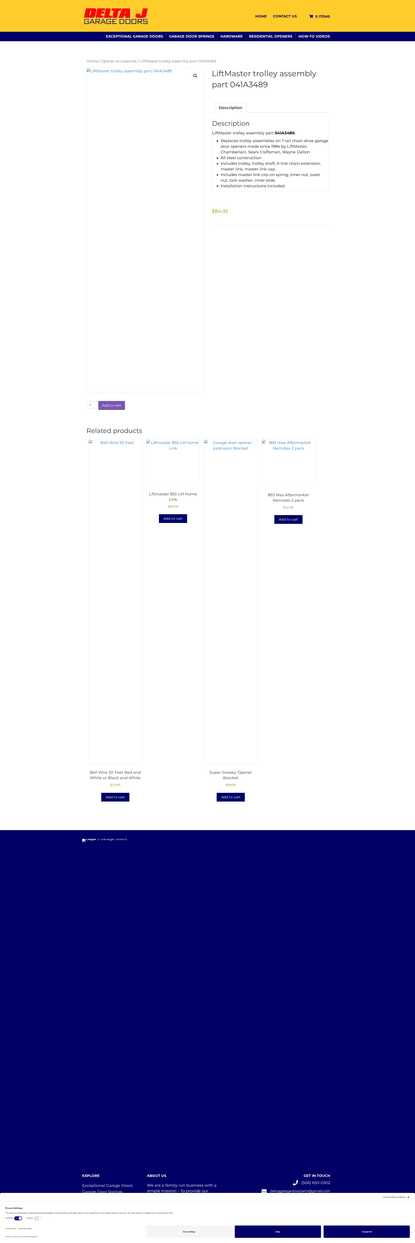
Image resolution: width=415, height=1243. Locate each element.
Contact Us (285, 16)
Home (261, 16)
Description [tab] (230, 107)
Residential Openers (270, 36)
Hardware (231, 36)
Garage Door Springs (191, 36)
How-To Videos (314, 36)
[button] (195, 76)
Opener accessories (119, 61)
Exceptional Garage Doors (134, 36)
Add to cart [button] (115, 797)
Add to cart (111, 405)
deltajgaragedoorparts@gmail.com (300, 1191)
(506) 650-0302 (315, 1182)
